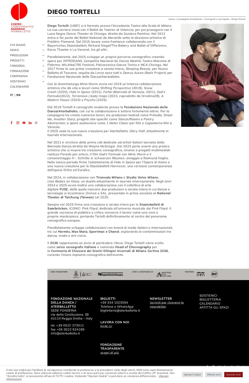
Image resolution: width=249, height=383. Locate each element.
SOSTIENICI (208, 295)
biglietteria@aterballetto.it (120, 310)
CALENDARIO (210, 303)
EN (18, 95)
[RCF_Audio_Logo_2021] (214, 272)
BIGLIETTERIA (210, 299)
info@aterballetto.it (65, 333)
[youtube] (24, 122)
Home (172, 19)
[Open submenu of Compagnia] (42, 76)
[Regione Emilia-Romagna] (110, 274)
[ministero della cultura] (163, 273)
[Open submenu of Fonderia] (42, 66)
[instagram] (17, 122)
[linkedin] (30, 122)
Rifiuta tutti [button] (214, 374)
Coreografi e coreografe (216, 19)
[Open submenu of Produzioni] (42, 55)
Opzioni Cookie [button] (192, 374)
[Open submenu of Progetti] (42, 60)
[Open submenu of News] (42, 50)
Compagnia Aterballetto (189, 19)
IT (11, 95)
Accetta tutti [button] (233, 374)
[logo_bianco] (22, 3)
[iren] (200, 273)
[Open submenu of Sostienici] (42, 81)
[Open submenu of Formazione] (42, 71)
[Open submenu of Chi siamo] (42, 45)
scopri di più (109, 353)
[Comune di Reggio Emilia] (82, 272)
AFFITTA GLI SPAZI (214, 307)
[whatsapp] (36, 122)
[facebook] (11, 122)
